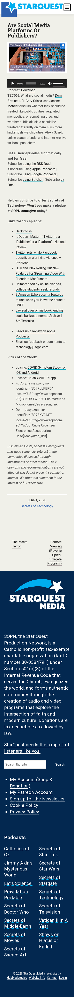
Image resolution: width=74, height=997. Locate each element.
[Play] (13, 83)
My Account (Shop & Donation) (31, 782)
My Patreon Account (31, 792)
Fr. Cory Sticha (32, 101)
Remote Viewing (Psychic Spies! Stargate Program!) (54, 552)
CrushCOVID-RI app (42, 378)
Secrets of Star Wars (49, 866)
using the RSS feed (37, 164)
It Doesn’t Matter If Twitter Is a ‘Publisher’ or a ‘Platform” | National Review (41, 242)
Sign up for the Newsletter (37, 798)
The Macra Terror (19, 544)
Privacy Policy (24, 811)
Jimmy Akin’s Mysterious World (18, 869)
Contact (52, 977)
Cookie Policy (24, 805)
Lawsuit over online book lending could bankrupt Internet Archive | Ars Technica (39, 315)
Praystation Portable (16, 894)
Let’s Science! (18, 883)
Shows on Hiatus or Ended (49, 940)
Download (28, 90)
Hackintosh (24, 231)
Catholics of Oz (16, 851)
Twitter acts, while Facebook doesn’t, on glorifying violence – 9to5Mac (38, 258)
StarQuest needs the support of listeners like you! (36, 748)
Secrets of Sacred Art (15, 951)
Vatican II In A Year (53, 923)
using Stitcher (33, 180)
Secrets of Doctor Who (16, 909)
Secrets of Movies (14, 937)
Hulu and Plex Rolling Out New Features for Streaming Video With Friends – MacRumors (40, 273)
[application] (37, 83)
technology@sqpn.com (32, 347)
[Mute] (50, 83)
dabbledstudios (17, 977)
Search (60, 764)
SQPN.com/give (23, 211)
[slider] (59, 83)
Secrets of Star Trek (49, 851)
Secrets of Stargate (49, 880)
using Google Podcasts (40, 174)
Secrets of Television (49, 909)
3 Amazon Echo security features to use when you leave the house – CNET (41, 300)
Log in (63, 977)
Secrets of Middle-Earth (17, 923)
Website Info (37, 977)
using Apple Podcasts (40, 169)
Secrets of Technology (37, 506)
